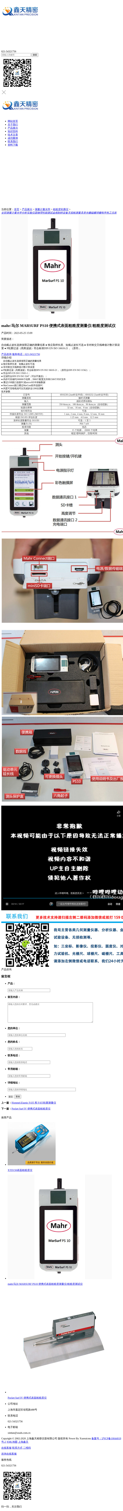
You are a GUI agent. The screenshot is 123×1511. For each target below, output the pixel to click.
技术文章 (13, 134)
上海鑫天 (23, 1441)
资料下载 (13, 144)
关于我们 (13, 124)
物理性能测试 (45, 212)
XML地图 (12, 1441)
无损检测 (73, 212)
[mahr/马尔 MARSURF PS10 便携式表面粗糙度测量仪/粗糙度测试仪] (65, 1227)
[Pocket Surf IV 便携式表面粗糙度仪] (65, 1341)
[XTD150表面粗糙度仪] (65, 1144)
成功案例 (13, 138)
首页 (16, 209)
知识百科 (13, 131)
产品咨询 (6, 354)
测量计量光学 (42, 209)
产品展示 (13, 128)
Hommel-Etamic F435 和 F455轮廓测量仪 (34, 1102)
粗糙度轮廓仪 (60, 209)
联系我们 (13, 141)
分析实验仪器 (29, 212)
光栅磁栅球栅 (93, 212)
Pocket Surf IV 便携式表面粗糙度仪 (31, 1108)
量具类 (82, 212)
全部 (3, 212)
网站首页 (13, 121)
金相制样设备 (60, 212)
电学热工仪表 (109, 212)
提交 (11, 1096)
